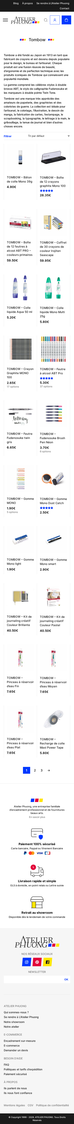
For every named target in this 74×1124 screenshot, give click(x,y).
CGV (30, 1105)
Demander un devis (16, 1050)
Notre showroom (14, 1021)
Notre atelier (11, 1026)
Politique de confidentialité (52, 1105)
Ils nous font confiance (18, 1093)
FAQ (6, 1064)
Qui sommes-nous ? (16, 1012)
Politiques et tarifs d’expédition (23, 1069)
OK (66, 979)
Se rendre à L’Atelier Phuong (52, 3)
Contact (64, 8)
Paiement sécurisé (15, 1074)
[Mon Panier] (66, 19)
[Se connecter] (55, 19)
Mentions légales (14, 1105)
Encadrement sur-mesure (19, 1040)
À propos (27, 3)
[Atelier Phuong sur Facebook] (47, 962)
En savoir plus (37, 817)
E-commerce (12, 1045)
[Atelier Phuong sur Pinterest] (37, 962)
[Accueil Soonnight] (25, 20)
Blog (16, 3)
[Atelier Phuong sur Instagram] (26, 962)
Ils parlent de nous (15, 1088)
